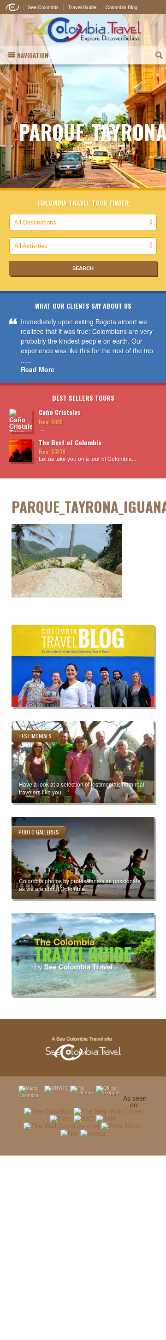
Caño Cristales (60, 412)
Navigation (32, 55)
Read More (37, 369)
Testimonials (35, 736)
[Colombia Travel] (83, 30)
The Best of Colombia (70, 442)
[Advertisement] (83, 1247)
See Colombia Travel (83, 1049)
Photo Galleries (38, 832)
